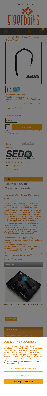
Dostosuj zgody (23, 375)
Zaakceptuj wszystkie (23, 382)
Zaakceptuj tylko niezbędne (23, 369)
